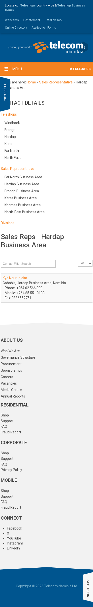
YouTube (14, 538)
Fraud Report (11, 432)
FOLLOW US (81, 69)
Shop (5, 415)
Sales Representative (56, 82)
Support (7, 421)
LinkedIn (13, 548)
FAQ (4, 426)
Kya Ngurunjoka (15, 278)
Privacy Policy (11, 470)
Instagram (15, 543)
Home (31, 82)
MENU (17, 69)
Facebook (14, 528)
